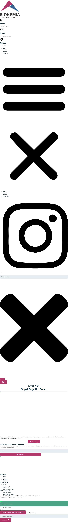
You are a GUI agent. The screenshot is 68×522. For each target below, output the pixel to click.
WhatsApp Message (31, 512)
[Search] (2, 379)
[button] (34, 122)
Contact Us (6, 53)
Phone (2, 23)
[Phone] (1, 20)
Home (4, 48)
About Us (5, 50)
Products (5, 51)
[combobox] (34, 277)
